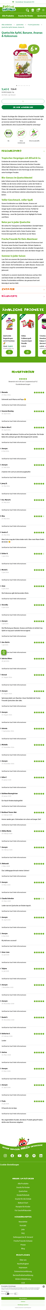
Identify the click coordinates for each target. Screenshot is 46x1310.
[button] (23, 151)
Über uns (23, 1260)
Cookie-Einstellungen (9, 1164)
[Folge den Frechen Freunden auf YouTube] (20, 1156)
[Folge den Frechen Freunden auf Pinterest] (27, 1156)
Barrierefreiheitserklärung (23, 1275)
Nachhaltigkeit (23, 1263)
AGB (23, 1283)
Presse (23, 1244)
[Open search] (27, 10)
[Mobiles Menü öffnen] (43, 10)
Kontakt (23, 1225)
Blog (23, 1248)
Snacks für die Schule (23, 1199)
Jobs (23, 1229)
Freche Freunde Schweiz (23, 1241)
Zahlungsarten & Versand (23, 1237)
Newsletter (23, 1221)
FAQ (23, 1233)
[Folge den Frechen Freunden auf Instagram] (5, 1156)
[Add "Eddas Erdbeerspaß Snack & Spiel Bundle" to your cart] (28, 352)
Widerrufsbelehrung (23, 1279)
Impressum (23, 1267)
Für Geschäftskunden (23, 1210)
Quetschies (23, 1191)
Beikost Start (23, 1203)
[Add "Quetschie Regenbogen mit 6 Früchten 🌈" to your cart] (9, 352)
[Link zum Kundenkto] (32, 10)
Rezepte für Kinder (23, 1206)
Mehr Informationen (19, 405)
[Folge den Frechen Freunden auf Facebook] (12, 1156)
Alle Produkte (8, 15)
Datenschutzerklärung (23, 1271)
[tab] (16, 85)
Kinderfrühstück (23, 1195)
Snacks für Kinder (25, 15)
